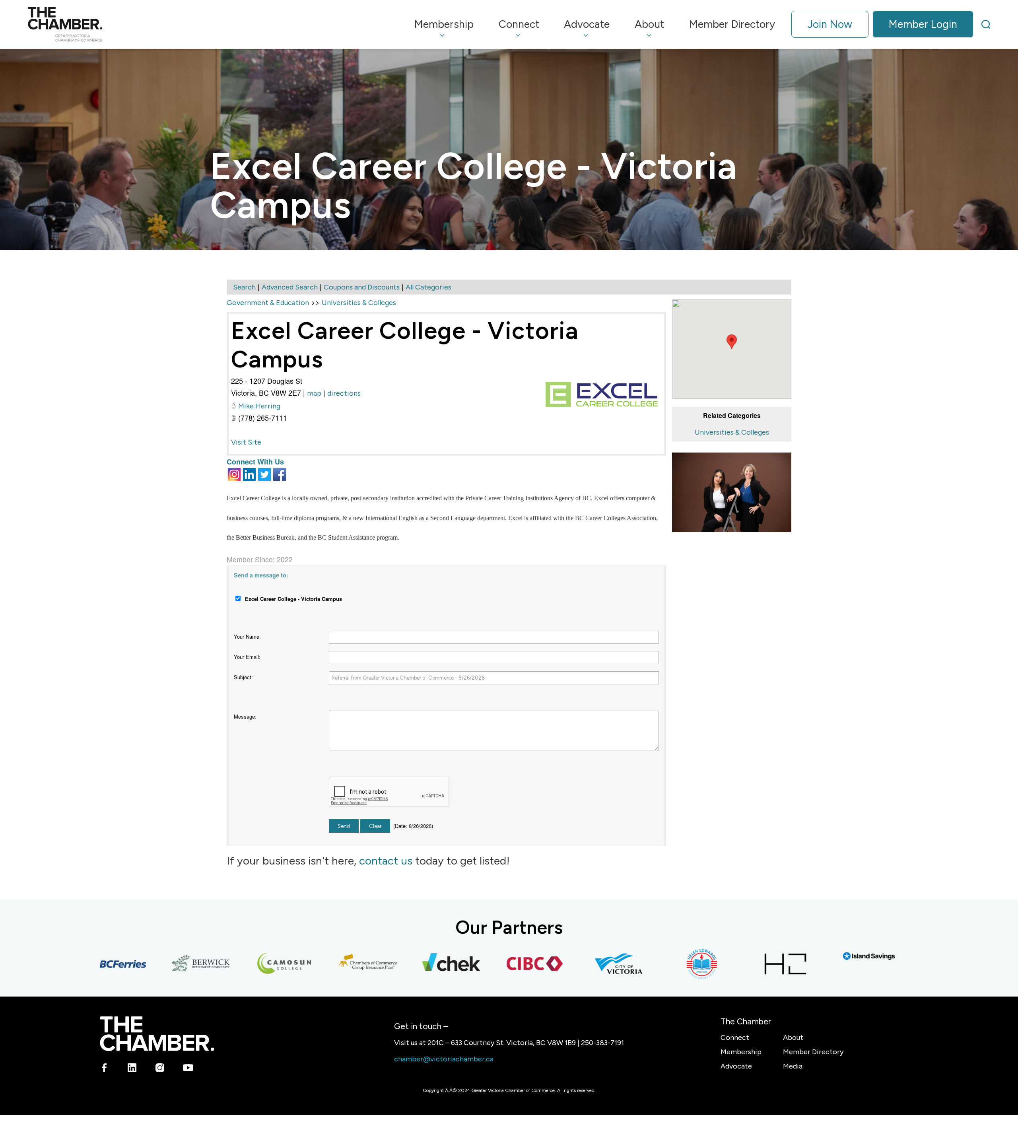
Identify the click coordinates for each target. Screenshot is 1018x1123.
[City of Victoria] (588, 963)
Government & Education (268, 302)
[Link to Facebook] (104, 1069)
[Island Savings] (838, 956)
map (314, 393)
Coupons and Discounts (362, 287)
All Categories (428, 287)
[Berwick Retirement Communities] (170, 963)
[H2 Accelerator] (755, 963)
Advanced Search (290, 287)
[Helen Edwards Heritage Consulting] (671, 963)
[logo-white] (157, 1033)
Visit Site (246, 442)
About (793, 1037)
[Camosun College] (254, 963)
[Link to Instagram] (160, 1069)
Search (244, 287)
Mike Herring (259, 406)
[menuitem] (444, 24)
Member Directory (813, 1051)
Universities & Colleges (732, 432)
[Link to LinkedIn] (132, 1069)
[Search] (985, 24)
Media (792, 1066)
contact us (385, 860)
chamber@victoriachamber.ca (443, 1059)
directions (344, 393)
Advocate (736, 1066)
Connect (735, 1037)
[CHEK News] (421, 963)
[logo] (65, 24)
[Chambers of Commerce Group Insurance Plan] (337, 963)
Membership (741, 1051)
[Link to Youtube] (187, 1069)
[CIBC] (504, 963)
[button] (732, 341)
